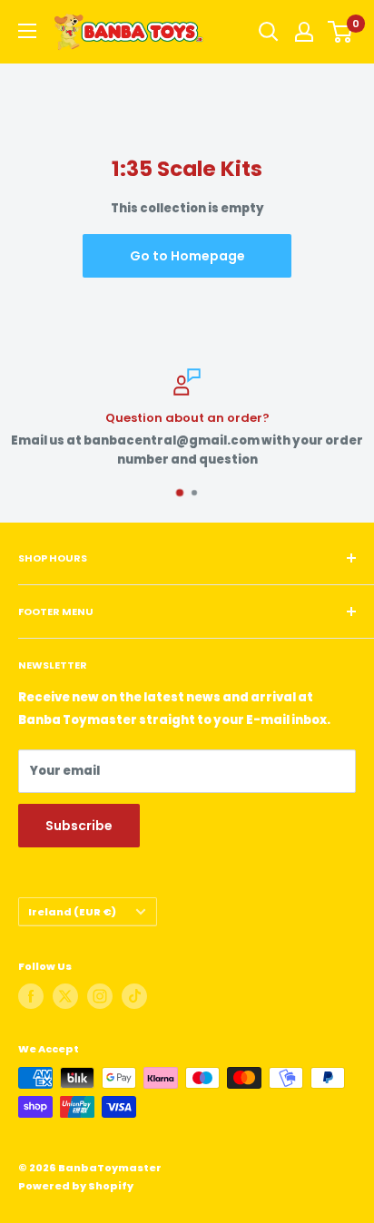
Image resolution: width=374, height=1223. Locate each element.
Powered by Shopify (75, 1186)
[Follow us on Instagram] (100, 996)
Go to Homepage (187, 256)
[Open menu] (27, 31)
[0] (341, 32)
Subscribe (79, 826)
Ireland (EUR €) (72, 912)
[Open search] (269, 32)
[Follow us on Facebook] (31, 996)
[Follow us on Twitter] (65, 996)
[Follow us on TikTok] (134, 996)
